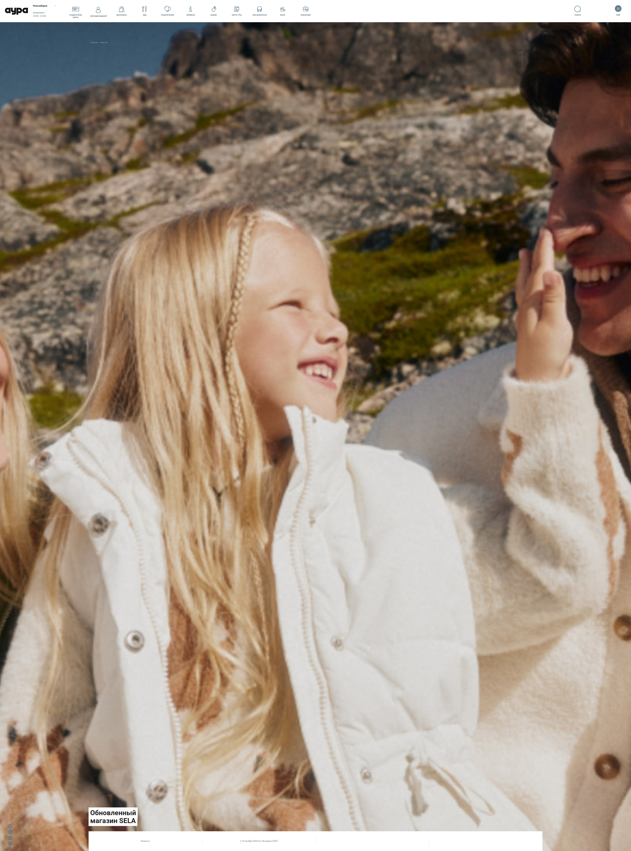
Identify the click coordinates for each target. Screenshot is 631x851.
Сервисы (190, 15)
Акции (213, 15)
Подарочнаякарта (75, 16)
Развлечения (167, 15)
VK (10, 832)
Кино (282, 15)
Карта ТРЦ (237, 15)
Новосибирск (40, 5)
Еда (144, 15)
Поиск (577, 15)
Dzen (10, 844)
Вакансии (306, 15)
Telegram (10, 838)
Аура (16, 11)
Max (10, 826)
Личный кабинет (98, 16)
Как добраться (260, 15)
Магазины (122, 15)
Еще (618, 15)
